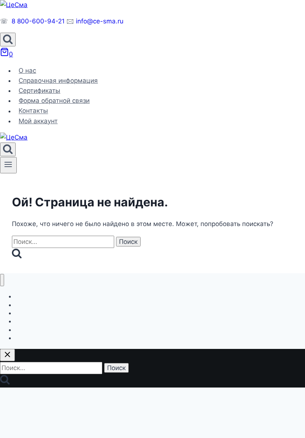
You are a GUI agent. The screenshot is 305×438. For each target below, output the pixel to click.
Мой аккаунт (38, 121)
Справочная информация (58, 80)
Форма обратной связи (54, 100)
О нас (27, 70)
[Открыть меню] (8, 165)
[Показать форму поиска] (8, 39)
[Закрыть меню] (2, 280)
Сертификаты (39, 90)
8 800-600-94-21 (38, 21)
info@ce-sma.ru (99, 21)
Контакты (33, 111)
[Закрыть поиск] (7, 355)
